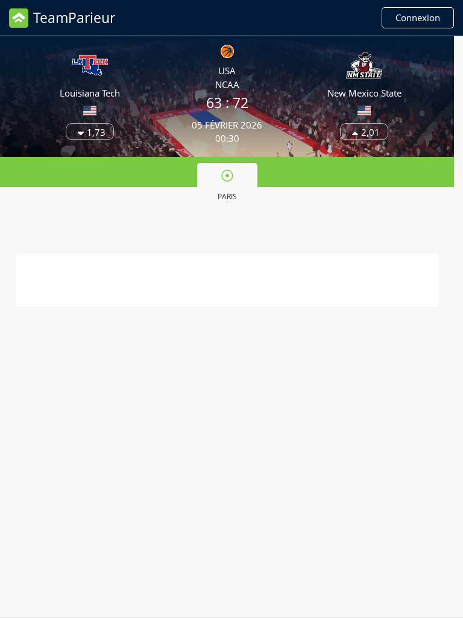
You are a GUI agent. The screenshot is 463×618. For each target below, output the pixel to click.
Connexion (417, 17)
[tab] (227, 184)
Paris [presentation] (227, 196)
